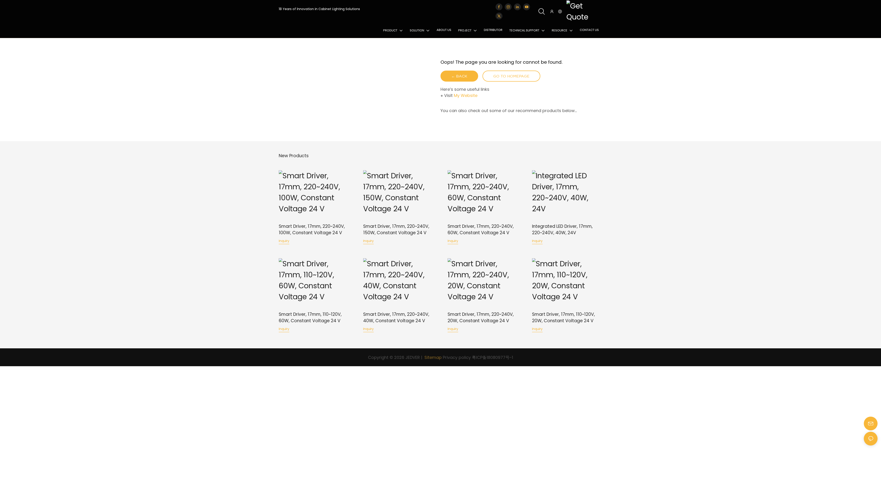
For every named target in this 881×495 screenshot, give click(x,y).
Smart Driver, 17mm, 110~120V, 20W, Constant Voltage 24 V (563, 317)
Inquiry (284, 241)
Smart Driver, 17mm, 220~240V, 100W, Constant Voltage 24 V (312, 229)
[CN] (583, 11)
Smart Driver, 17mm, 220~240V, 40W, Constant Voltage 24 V (396, 317)
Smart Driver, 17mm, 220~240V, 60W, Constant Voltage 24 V (481, 229)
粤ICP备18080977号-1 (492, 357)
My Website (465, 95)
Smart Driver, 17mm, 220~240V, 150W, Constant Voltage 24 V (396, 229)
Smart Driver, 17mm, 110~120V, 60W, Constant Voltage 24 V (310, 317)
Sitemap (432, 357)
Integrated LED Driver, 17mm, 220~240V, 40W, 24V (562, 229)
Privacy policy (457, 357)
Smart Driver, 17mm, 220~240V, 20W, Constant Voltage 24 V (481, 317)
